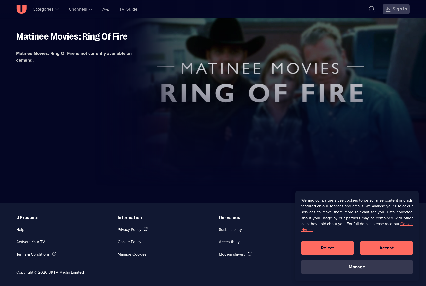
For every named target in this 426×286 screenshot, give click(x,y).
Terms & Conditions (33, 254)
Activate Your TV (30, 241)
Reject (327, 248)
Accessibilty (229, 241)
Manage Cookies (132, 254)
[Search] (372, 9)
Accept (386, 248)
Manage (357, 267)
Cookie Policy (129, 241)
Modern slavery (232, 254)
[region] (357, 236)
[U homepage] (21, 9)
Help (20, 229)
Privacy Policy (129, 229)
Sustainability (230, 229)
